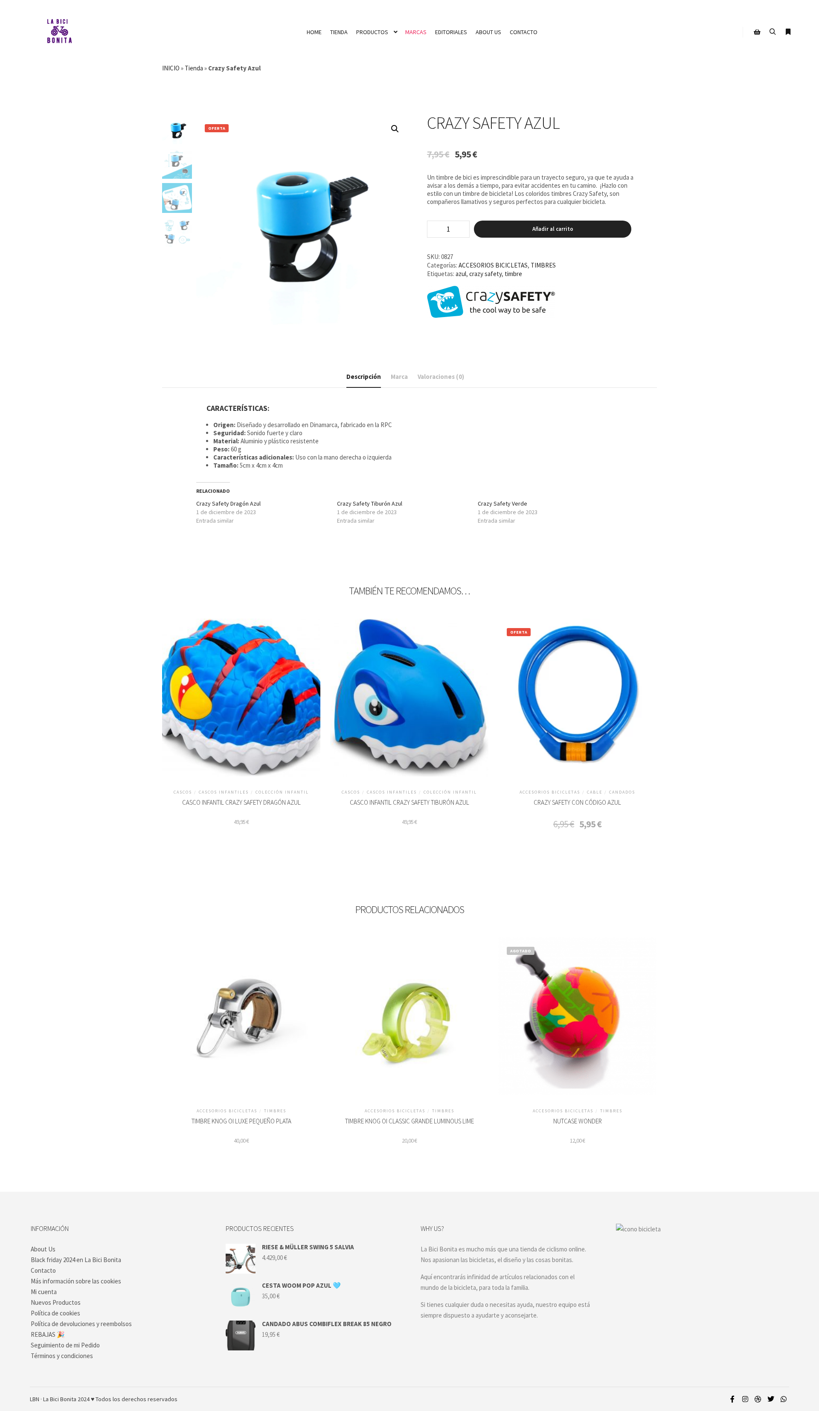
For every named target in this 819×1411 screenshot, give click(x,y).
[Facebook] (732, 1399)
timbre (513, 274)
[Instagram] (745, 1399)
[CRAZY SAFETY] (491, 302)
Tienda (194, 68)
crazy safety (485, 274)
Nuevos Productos (56, 1302)
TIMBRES (543, 265)
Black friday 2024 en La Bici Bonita (76, 1260)
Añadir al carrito (552, 229)
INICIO (171, 68)
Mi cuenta (44, 1292)
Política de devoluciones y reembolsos (81, 1324)
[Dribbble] (758, 1399)
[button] (395, 129)
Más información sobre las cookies (76, 1281)
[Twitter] (770, 1399)
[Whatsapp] (783, 1399)
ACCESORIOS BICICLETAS (493, 265)
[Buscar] (772, 32)
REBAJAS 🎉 (48, 1334)
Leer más (577, 1019)
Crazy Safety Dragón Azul (228, 503)
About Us (43, 1249)
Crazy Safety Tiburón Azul (369, 503)
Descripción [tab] (363, 376)
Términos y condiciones (62, 1356)
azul (461, 274)
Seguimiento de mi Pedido (65, 1345)
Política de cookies (55, 1313)
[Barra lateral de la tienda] (757, 32)
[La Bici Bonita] (59, 32)
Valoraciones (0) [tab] (441, 376)
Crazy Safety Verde (502, 503)
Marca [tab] (399, 376)
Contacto (43, 1270)
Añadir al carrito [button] (241, 701)
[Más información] (788, 32)
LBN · (36, 1399)
